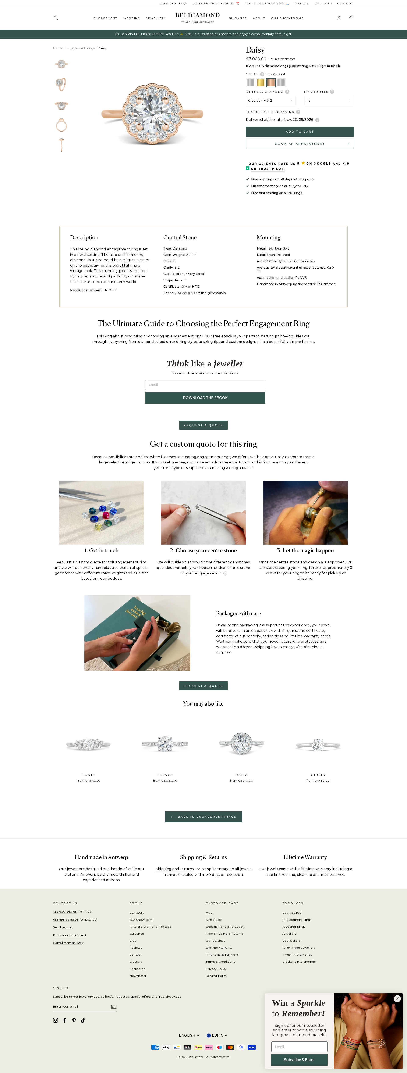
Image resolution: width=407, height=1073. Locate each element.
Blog (133, 940)
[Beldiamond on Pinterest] (74, 1020)
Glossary (136, 961)
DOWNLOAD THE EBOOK (205, 398)
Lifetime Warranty (219, 947)
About (259, 18)
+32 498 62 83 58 (66, 919)
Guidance (238, 18)
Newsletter (138, 975)
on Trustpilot (267, 169)
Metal (265, 74)
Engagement (105, 18)
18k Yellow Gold (260, 83)
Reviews (136, 947)
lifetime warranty (316, 869)
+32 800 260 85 (65, 911)
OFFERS (301, 3)
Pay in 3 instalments (282, 58)
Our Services (215, 940)
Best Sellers (291, 940)
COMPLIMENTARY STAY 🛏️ (267, 3)
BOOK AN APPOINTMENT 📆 (216, 3)
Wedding (131, 18)
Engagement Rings (80, 48)
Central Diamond (265, 91)
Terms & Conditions (220, 961)
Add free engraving (273, 112)
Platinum (281, 83)
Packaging (138, 968)
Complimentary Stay (68, 942)
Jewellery (156, 18)
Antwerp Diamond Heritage (151, 926)
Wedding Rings (293, 926)
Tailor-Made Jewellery (298, 947)
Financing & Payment (222, 954)
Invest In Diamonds (297, 954)
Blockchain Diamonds (299, 961)
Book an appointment (69, 935)
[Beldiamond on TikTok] (83, 1020)
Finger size (317, 91)
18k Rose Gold (271, 83)
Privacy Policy (216, 968)
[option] (203, 34)
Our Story (137, 912)
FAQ (209, 912)
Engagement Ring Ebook (225, 926)
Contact (136, 954)
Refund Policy (216, 975)
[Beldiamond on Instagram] (55, 1020)
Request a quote (203, 425)
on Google (318, 163)
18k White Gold (250, 83)
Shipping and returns (175, 869)
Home (58, 48)
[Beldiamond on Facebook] (64, 1020)
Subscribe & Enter (299, 1060)
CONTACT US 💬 (173, 3)
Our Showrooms (287, 18)
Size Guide (214, 919)
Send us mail (62, 927)
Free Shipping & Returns (224, 933)
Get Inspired (291, 912)
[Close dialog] (397, 998)
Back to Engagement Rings (206, 816)
